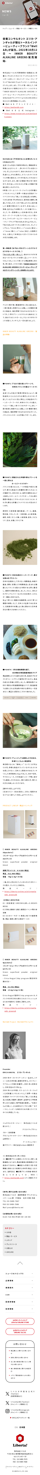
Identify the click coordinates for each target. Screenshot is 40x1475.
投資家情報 (11, 1302)
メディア (9, 1240)
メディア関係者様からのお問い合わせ (21, 1376)
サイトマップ (29, 1467)
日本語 (22, 1427)
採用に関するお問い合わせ (19, 1357)
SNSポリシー (21, 1467)
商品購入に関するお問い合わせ (21, 1352)
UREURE (10, 1252)
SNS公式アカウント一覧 (21, 1417)
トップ (5, 28)
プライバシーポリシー (11, 1467)
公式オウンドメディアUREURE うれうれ (20, 1331)
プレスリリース (11, 1244)
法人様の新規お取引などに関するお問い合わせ (21, 1363)
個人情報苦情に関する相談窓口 (21, 1370)
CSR (8, 1295)
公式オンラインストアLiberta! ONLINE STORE (20, 1321)
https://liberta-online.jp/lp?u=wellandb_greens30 (20, 893)
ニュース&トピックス (15, 1273)
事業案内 (10, 1288)
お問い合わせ (20, 1344)
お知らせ (9, 1248)
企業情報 (10, 1280)
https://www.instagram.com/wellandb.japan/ (20, 115)
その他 (8, 1232)
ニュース (12, 28)
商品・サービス (21, 28)
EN (16, 1427)
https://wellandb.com (14, 107)
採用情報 (10, 1309)
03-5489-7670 (22, 1459)
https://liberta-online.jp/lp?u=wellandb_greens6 (20, 1009)
